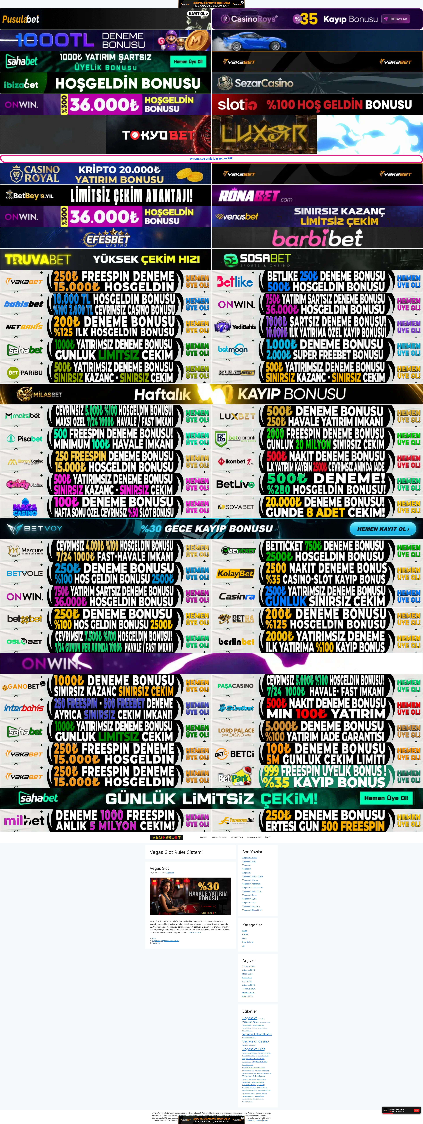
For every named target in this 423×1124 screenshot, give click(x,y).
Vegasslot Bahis (246, 1025)
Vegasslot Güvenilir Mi (252, 910)
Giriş (154, 938)
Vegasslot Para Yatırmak (249, 1073)
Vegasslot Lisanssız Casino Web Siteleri (253, 1067)
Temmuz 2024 (248, 989)
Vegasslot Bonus (249, 895)
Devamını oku (195, 932)
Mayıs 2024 (247, 996)
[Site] (105, 281)
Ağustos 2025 (248, 970)
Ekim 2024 (247, 977)
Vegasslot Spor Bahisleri (249, 1085)
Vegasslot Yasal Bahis (264, 1090)
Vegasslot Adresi (249, 857)
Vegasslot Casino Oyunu (249, 1045)
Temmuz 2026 (248, 966)
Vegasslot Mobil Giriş (251, 891)
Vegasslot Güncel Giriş (248, 1056)
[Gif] (211, 394)
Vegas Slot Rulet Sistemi (170, 941)
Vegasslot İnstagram (251, 884)
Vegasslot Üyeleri (259, 1096)
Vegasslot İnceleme (219, 837)
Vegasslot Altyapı (250, 880)
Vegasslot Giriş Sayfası (252, 876)
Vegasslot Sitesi (261, 1079)
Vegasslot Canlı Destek (252, 887)
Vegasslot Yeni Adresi (248, 1093)
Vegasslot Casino (255, 1041)
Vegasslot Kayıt (249, 902)
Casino (245, 934)
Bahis (244, 931)
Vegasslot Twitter (247, 1088)
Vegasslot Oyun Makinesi (262, 1070)
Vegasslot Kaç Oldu (251, 906)
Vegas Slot (159, 868)
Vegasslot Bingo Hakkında (249, 1028)
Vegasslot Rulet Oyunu (253, 1076)
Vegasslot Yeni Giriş (261, 1093)
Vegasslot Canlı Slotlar (248, 1038)
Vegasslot (203, 837)
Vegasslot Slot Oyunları (257, 1082)
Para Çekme (247, 942)
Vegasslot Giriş (237, 837)
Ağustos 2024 (248, 985)
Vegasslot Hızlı (246, 1062)
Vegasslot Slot (246, 1082)
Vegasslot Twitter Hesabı (260, 1088)
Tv (243, 946)
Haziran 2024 (248, 992)
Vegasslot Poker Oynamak (264, 1073)
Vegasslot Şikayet (254, 837)
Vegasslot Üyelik (249, 899)
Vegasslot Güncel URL (262, 1056)
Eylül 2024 (247, 981)
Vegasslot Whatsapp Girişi (249, 1090)
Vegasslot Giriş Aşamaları (249, 1053)
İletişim (268, 837)
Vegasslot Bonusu (247, 1031)
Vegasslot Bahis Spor (258, 1025)
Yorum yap (156, 943)
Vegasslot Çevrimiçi (247, 1096)
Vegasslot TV (260, 1085)
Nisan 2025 (247, 974)
